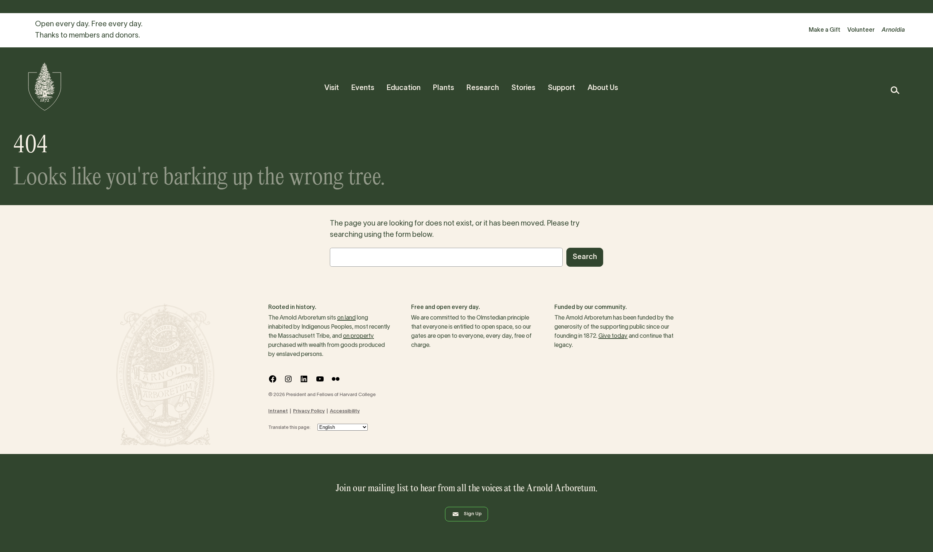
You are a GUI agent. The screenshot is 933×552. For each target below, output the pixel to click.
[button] (894, 90)
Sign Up (473, 514)
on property (358, 336)
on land (346, 318)
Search (585, 257)
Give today (613, 336)
